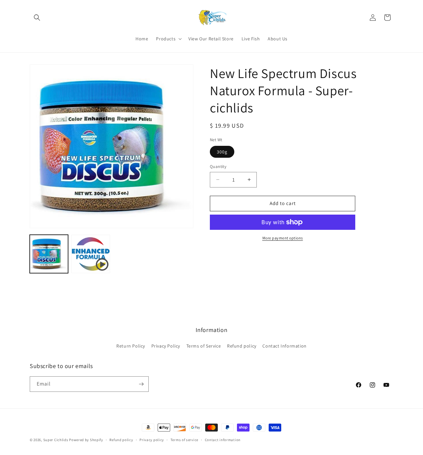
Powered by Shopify (86, 439)
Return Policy (130, 346)
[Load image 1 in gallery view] (49, 254)
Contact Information (284, 346)
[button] (37, 17)
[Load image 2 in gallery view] (90, 254)
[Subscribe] (141, 384)
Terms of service (184, 439)
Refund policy (241, 346)
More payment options (282, 237)
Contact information (223, 439)
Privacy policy (151, 439)
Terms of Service (203, 346)
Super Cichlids (55, 439)
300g (222, 152)
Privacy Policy (165, 346)
